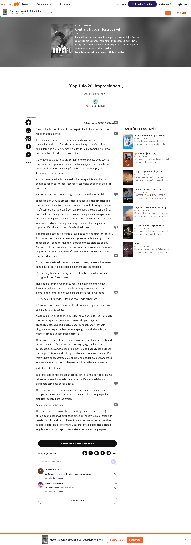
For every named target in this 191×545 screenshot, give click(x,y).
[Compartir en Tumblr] (28, 147)
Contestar (58, 478)
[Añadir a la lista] (168, 13)
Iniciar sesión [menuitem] (165, 4)
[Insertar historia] (28, 155)
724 (105, 93)
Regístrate (134, 539)
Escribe (120, 4)
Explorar (26, 4)
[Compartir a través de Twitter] (28, 130)
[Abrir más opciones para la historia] (28, 163)
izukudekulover (97, 105)
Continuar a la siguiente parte (77, 443)
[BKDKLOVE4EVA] (41, 471)
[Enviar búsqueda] (60, 4)
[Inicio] (10, 4)
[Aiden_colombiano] (41, 485)
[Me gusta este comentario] (116, 474)
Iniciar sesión (116, 539)
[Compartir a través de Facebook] (28, 122)
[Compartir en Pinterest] (28, 138)
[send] (113, 461)
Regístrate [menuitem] (181, 4)
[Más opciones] (115, 470)
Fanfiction (80, 33)
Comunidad (43, 4)
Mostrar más (77, 500)
